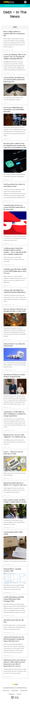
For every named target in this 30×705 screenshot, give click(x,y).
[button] (25, 2)
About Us (19, 694)
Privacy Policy (14, 690)
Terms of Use (6, 690)
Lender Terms (24, 690)
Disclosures (12, 694)
